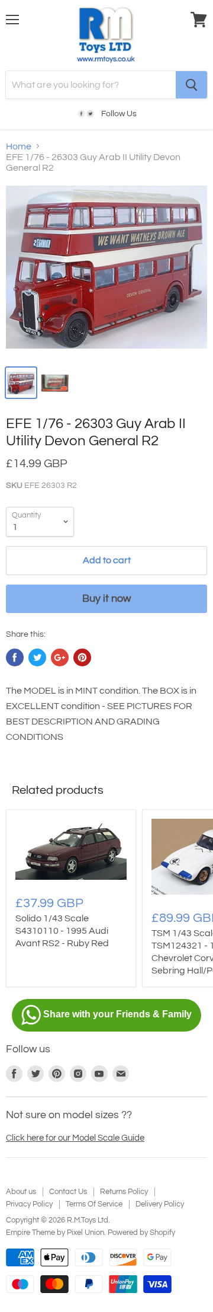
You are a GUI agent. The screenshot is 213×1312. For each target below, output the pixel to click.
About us (21, 1191)
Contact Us (68, 1191)
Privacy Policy (29, 1204)
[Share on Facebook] (15, 657)
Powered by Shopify (141, 1232)
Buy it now (106, 598)
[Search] (191, 84)
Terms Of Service (94, 1204)
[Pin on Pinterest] (82, 657)
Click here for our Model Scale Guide (75, 1138)
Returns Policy (124, 1191)
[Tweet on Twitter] (37, 657)
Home (18, 146)
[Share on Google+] (60, 657)
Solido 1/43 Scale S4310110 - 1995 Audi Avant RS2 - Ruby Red (62, 931)
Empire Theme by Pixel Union (55, 1232)
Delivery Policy (159, 1204)
